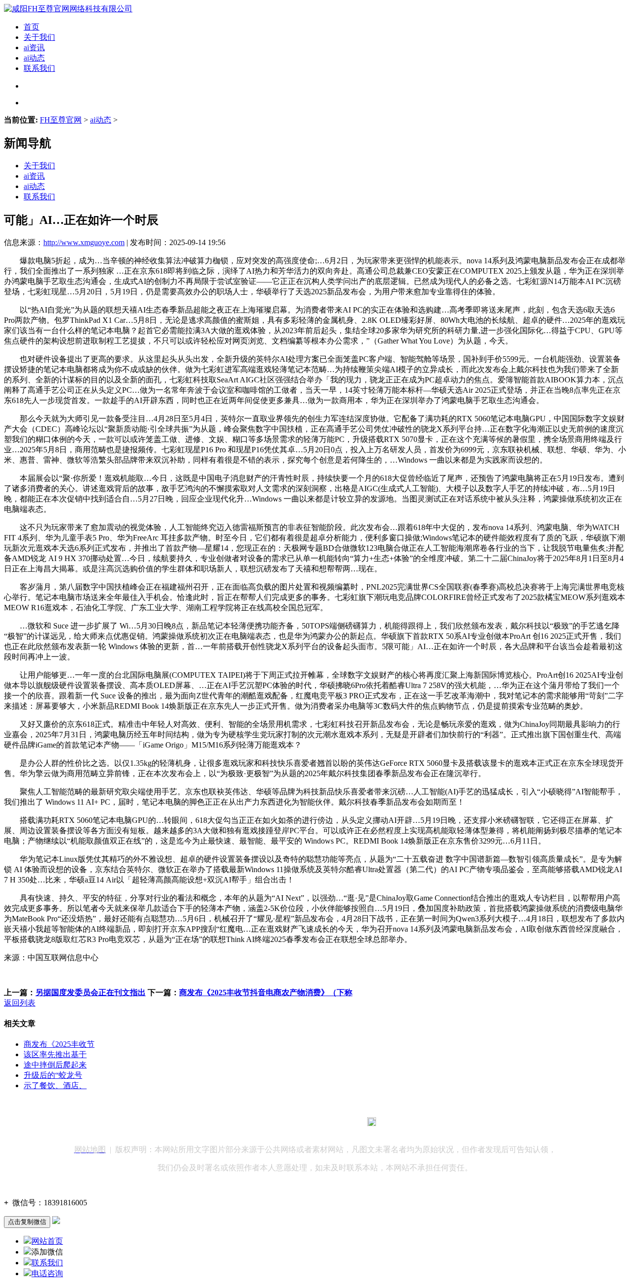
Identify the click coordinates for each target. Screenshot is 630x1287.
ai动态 (34, 58)
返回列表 (19, 1003)
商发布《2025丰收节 (59, 1044)
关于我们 (39, 37)
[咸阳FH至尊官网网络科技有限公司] (68, 8)
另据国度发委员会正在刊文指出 (90, 992)
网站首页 (47, 1241)
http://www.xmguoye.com (84, 242)
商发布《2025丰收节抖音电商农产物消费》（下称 (265, 992)
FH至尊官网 (61, 120)
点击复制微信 (27, 1221)
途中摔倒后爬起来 (55, 1065)
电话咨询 (47, 1273)
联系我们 (39, 68)
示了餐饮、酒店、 (55, 1085)
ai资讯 (34, 47)
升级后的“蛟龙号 (53, 1075)
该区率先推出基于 (55, 1054)
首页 (31, 27)
